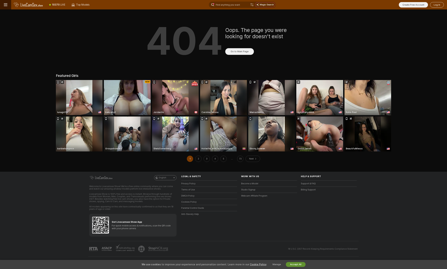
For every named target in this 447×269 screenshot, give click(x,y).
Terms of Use (188, 189)
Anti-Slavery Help (190, 214)
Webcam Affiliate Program (254, 196)
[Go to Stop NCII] (158, 249)
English (162, 177)
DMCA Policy (188, 196)
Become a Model (249, 183)
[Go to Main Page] (28, 4)
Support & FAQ (308, 183)
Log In (437, 4)
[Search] (252, 4)
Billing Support (308, 189)
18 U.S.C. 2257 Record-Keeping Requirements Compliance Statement (323, 249)
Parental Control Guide (192, 208)
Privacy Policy (188, 183)
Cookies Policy (189, 202)
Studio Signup (248, 189)
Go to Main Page (239, 51)
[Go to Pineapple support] (141, 249)
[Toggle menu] (5, 4)
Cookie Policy (258, 264)
